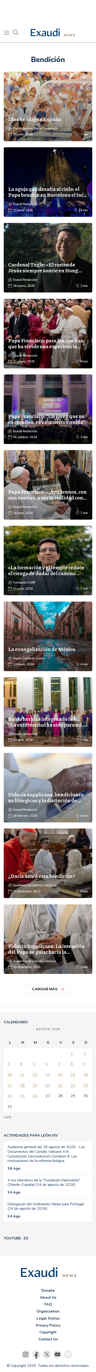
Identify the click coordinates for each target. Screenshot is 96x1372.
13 (47, 1074)
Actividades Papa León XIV (31, 1135)
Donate (48, 1290)
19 (35, 1085)
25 (22, 1095)
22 (73, 1085)
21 (60, 1085)
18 (22, 1085)
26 (35, 1095)
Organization (48, 1311)
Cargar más (45, 989)
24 (9, 1095)
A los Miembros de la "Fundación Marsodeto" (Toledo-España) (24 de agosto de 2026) (43, 1182)
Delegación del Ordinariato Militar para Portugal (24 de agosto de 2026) (45, 1206)
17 (9, 1085)
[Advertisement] (48, 11)
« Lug (7, 1117)
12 (35, 1074)
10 (9, 1074)
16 (85, 1074)
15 (73, 1074)
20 (47, 1085)
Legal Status (48, 1318)
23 (85, 1085)
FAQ (48, 1304)
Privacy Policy (48, 1325)
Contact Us (48, 1339)
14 (60, 1074)
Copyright (48, 1332)
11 (22, 1074)
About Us (48, 1297)
